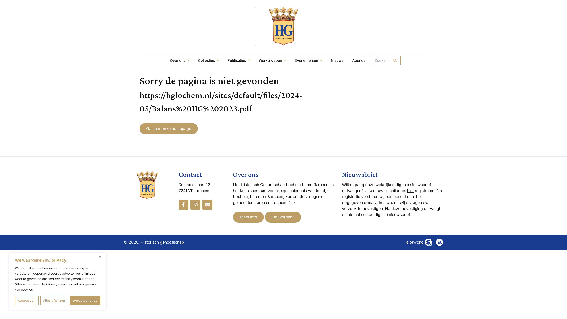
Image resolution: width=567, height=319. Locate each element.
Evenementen (306, 60)
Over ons (177, 60)
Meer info (248, 217)
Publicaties (237, 60)
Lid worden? (283, 217)
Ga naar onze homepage (168, 128)
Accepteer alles (85, 300)
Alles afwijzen (54, 300)
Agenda (358, 60)
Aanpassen (26, 300)
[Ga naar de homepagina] (283, 26)
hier (410, 190)
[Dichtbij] (101, 256)
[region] (57, 281)
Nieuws (337, 60)
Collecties (206, 60)
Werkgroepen (270, 60)
